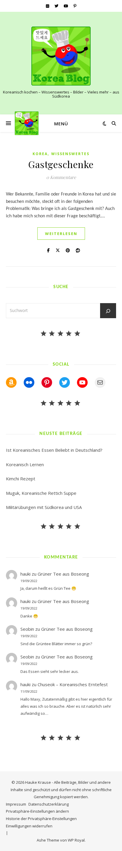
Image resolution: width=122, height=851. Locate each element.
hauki (25, 574)
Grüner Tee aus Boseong (63, 574)
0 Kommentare (61, 177)
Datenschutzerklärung (48, 804)
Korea (40, 153)
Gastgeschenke (61, 164)
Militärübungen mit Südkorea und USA (44, 507)
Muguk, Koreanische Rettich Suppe (41, 493)
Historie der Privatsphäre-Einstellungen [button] (41, 818)
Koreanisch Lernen (25, 464)
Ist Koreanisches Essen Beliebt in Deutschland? (54, 450)
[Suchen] (108, 311)
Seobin (27, 629)
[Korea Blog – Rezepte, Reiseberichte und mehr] (61, 56)
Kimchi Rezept (20, 479)
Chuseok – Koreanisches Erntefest (73, 684)
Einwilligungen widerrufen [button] (29, 826)
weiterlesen (61, 233)
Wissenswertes (70, 153)
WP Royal (76, 840)
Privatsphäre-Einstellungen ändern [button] (37, 811)
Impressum (16, 804)
